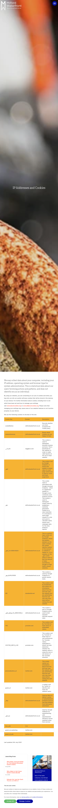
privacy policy (25, 797)
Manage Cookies (24, 801)
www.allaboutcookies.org (31, 405)
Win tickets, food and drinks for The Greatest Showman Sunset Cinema (15, 763)
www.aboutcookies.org (14, 405)
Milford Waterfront (11, 5)
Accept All (10, 801)
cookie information (37, 797)
